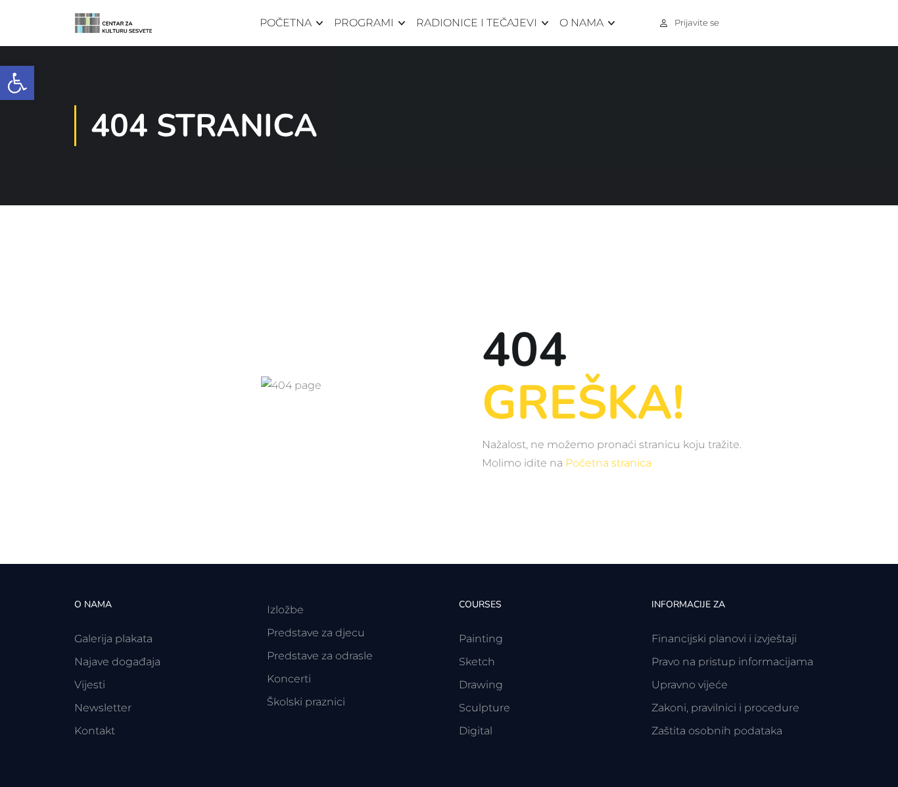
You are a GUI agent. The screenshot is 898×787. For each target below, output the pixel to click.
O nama (581, 22)
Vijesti (89, 684)
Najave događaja (117, 661)
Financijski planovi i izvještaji (724, 638)
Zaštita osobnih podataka (716, 730)
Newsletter (102, 707)
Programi (364, 22)
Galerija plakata (113, 638)
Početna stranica (608, 463)
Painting (481, 638)
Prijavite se (696, 22)
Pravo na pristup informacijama (732, 661)
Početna (286, 22)
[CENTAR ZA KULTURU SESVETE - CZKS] (120, 23)
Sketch (477, 661)
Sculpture (484, 707)
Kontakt (94, 730)
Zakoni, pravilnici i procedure (725, 707)
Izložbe (285, 609)
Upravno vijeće (689, 684)
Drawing (481, 684)
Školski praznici (306, 702)
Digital (475, 730)
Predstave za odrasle (320, 655)
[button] (17, 83)
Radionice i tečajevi (476, 22)
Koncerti (289, 679)
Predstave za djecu (316, 632)
